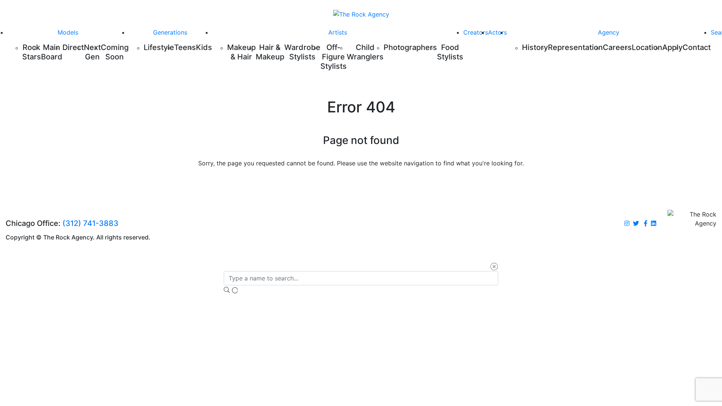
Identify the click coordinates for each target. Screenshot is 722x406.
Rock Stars (31, 52)
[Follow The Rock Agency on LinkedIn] (653, 224)
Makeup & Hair (241, 52)
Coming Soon (115, 52)
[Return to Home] (361, 14)
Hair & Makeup (270, 52)
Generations (170, 32)
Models (68, 32)
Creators (475, 32)
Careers (617, 47)
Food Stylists (450, 52)
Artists (337, 32)
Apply (672, 47)
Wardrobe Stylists (302, 52)
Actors (497, 32)
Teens (185, 47)
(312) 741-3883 (90, 223)
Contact (697, 47)
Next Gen (92, 52)
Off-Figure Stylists (333, 57)
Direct (73, 47)
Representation (575, 47)
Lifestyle (159, 47)
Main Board (51, 52)
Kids (204, 47)
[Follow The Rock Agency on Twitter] (636, 224)
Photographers (410, 47)
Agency (608, 32)
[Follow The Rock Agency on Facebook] (646, 224)
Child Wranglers (365, 52)
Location (647, 47)
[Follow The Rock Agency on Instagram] (626, 224)
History (535, 47)
